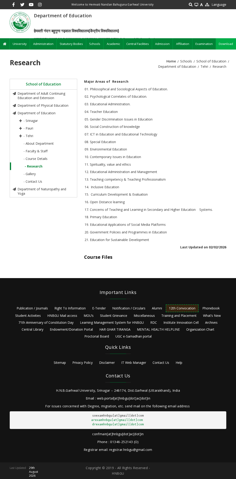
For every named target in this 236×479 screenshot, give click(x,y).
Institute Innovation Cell (181, 322)
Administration (43, 44)
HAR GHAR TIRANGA (114, 329)
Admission (162, 44)
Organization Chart (200, 329)
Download (226, 44)
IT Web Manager (133, 362)
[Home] (20, 22)
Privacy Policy (82, 362)
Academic (113, 44)
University (20, 44)
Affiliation (182, 44)
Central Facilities (137, 44)
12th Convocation (182, 308)
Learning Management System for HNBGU (112, 322)
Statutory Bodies (71, 44)
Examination (204, 44)
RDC (153, 322)
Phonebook (211, 308)
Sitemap (60, 362)
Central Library (32, 329)
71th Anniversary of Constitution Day (46, 322)
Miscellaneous (144, 315)
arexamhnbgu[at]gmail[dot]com (117, 420)
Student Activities (28, 315)
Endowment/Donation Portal (71, 329)
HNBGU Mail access (62, 315)
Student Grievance (113, 315)
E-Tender (99, 308)
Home (171, 61)
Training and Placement (179, 315)
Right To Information (70, 308)
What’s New (212, 315)
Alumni (157, 308)
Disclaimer (107, 362)
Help (179, 362)
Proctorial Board (96, 336)
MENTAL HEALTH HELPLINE (158, 329)
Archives (211, 322)
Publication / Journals (32, 308)
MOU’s (89, 315)
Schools (94, 44)
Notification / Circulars (128, 308)
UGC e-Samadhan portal (133, 336)
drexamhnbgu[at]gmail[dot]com (118, 424)
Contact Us (161, 362)
